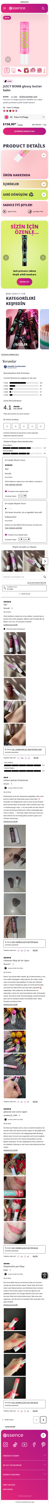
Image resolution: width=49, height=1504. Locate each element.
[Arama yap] (43, 8)
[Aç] (4, 8)
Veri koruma (8, 1489)
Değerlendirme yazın (28, 97)
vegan (9, 81)
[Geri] (6, 258)
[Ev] (17, 8)
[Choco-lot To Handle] (10, 111)
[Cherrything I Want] (7, 111)
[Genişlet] (43, 184)
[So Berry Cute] (16, 111)
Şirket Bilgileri (9, 1485)
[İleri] (43, 258)
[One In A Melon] (13, 111)
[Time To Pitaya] (4, 111)
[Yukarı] (43, 1435)
